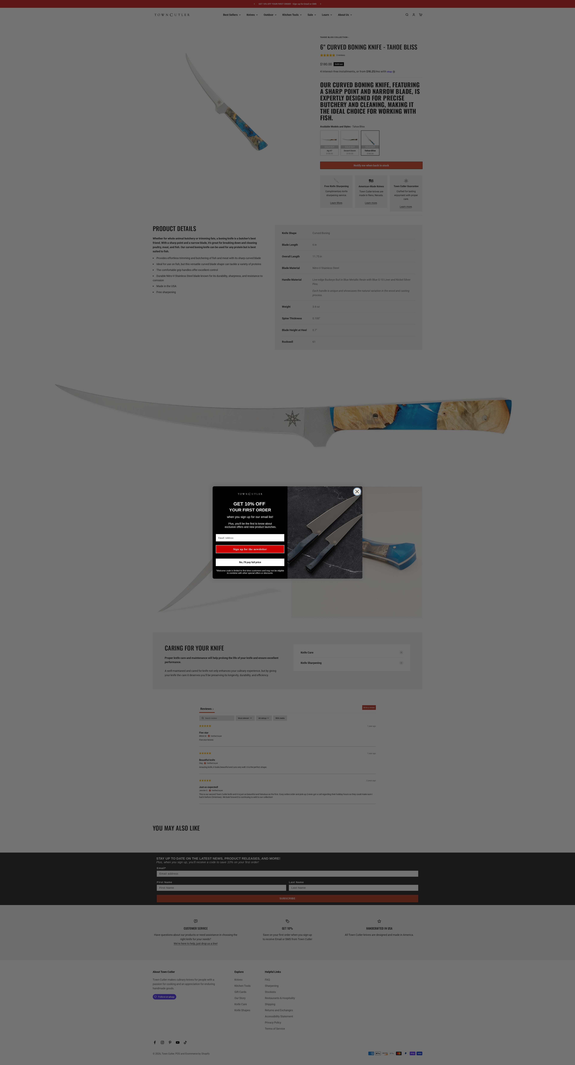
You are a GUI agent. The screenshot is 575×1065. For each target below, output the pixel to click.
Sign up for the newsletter (250, 549)
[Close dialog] (357, 491)
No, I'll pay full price (250, 562)
